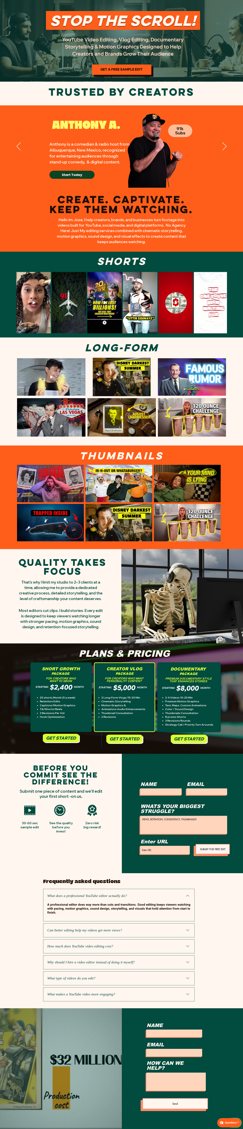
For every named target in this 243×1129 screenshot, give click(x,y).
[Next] (224, 41)
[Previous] (19, 41)
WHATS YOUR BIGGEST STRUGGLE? (172, 809)
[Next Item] (221, 302)
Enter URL (154, 841)
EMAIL (195, 784)
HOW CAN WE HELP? (165, 1066)
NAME (149, 784)
